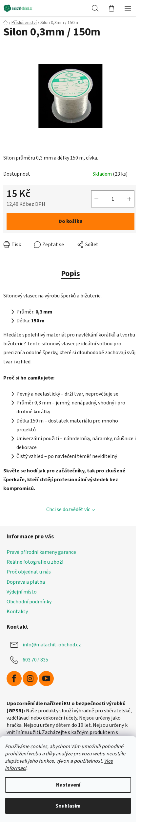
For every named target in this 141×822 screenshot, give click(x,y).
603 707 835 (35, 659)
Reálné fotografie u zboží (35, 562)
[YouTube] (46, 678)
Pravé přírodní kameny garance (41, 552)
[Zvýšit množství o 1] (129, 199)
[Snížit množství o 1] (96, 199)
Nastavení (68, 785)
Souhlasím (68, 806)
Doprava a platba (26, 582)
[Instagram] (30, 678)
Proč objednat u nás (29, 571)
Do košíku (71, 221)
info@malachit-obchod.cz (52, 644)
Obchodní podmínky (29, 601)
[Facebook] (14, 678)
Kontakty (17, 611)
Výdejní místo (22, 591)
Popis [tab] (70, 273)
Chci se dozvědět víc (68, 509)
